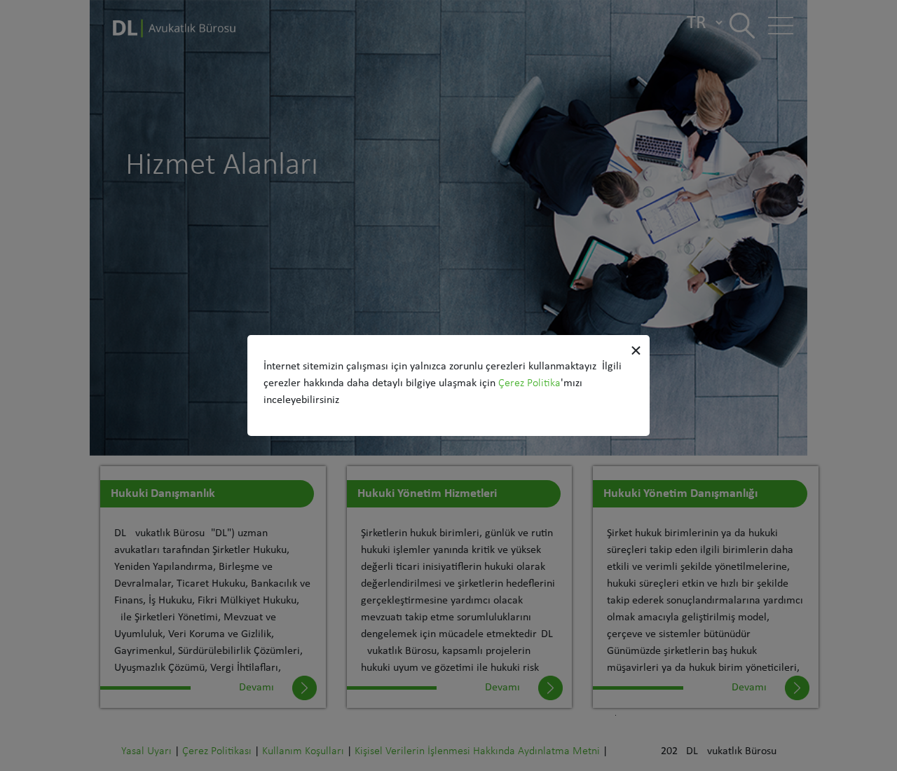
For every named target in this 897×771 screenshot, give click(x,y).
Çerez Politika (529, 383)
